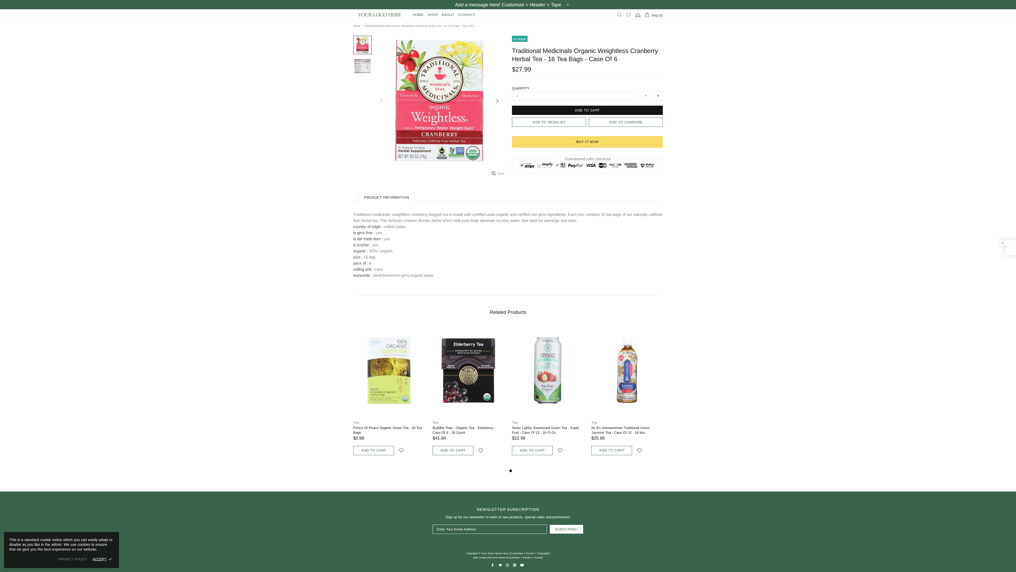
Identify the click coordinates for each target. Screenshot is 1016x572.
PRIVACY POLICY (72, 559)
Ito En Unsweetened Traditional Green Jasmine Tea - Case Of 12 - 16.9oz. (620, 430)
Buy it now (587, 142)
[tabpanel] (547, 396)
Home (356, 25)
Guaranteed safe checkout (587, 159)
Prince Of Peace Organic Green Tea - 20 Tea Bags (387, 430)
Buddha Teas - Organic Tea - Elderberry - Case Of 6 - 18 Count (464, 430)
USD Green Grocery (379, 14)
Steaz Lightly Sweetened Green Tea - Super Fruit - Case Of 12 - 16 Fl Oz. (545, 430)
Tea (356, 422)
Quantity (520, 88)
